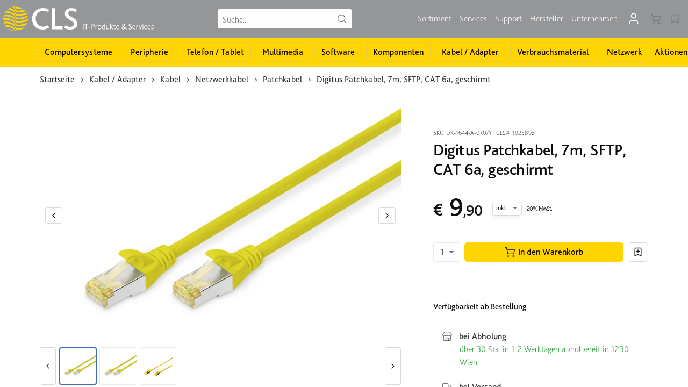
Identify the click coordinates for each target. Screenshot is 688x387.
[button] (544, 252)
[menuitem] (435, 18)
